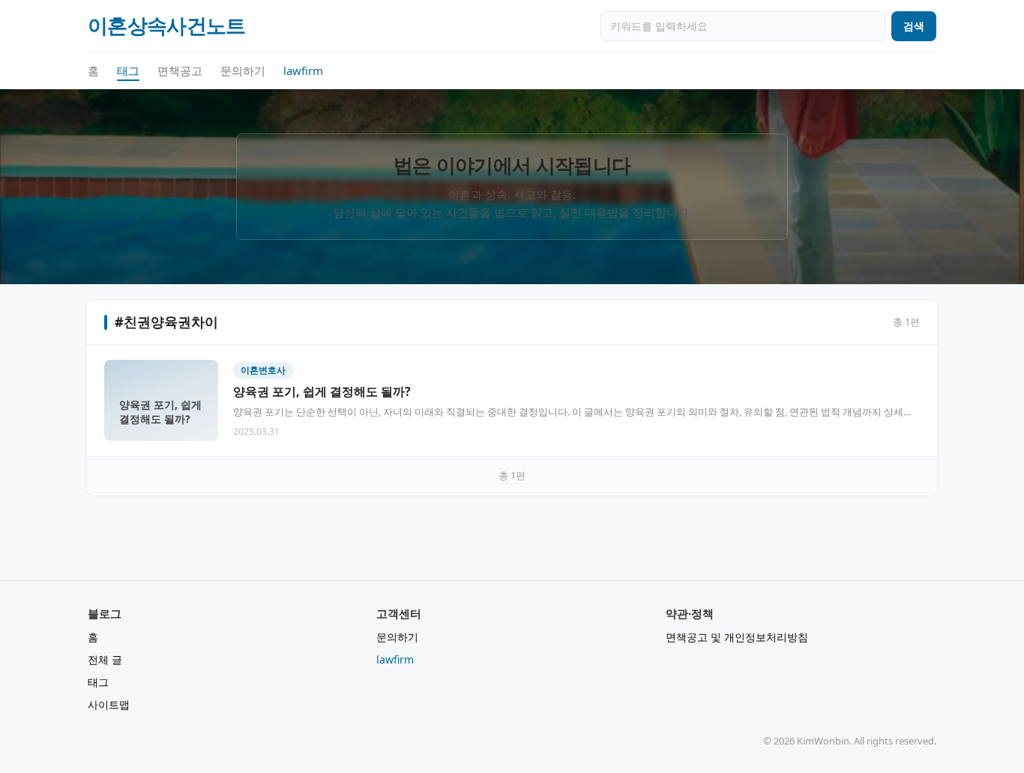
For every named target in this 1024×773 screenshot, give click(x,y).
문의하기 (242, 70)
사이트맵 (109, 704)
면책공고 (179, 70)
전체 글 (105, 659)
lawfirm (303, 70)
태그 (128, 70)
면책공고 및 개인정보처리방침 (737, 637)
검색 (913, 26)
